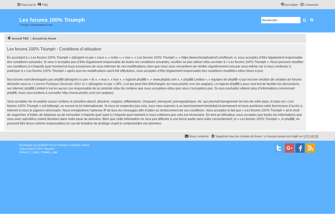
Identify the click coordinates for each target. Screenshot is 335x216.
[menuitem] (42, 5)
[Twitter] (279, 148)
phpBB (42, 145)
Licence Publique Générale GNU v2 (59, 84)
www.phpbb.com (183, 84)
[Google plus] (289, 148)
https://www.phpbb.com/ (79, 93)
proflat (30, 148)
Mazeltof (49, 148)
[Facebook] (300, 148)
